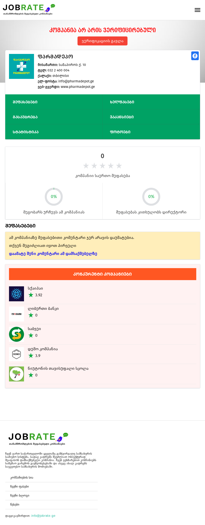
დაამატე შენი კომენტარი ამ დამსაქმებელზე (53, 253)
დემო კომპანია (43, 349)
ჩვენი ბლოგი (19, 495)
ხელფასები (122, 102)
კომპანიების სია (21, 477)
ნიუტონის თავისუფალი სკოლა (58, 368)
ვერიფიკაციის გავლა (103, 40)
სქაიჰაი (35, 288)
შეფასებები (25, 102)
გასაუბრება (25, 117)
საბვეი (34, 328)
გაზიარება (195, 55)
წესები (14, 504)
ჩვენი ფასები (19, 486)
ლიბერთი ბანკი (43, 308)
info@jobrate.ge (43, 516)
